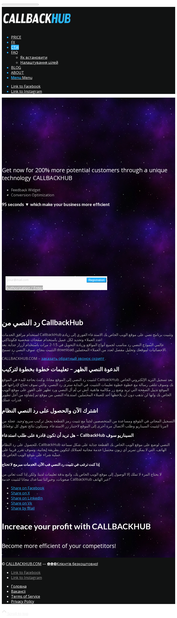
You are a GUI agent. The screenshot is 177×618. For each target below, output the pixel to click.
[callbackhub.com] (36, 28)
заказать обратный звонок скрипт (72, 358)
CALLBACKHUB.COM (23, 563)
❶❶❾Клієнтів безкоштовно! (72, 563)
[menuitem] (93, 37)
